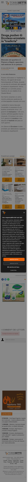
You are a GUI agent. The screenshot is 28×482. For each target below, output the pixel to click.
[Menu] (2, 2)
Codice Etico (16, 460)
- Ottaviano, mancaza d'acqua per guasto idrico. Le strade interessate (13, 425)
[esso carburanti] (13, 22)
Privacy (10, 460)
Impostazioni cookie (7, 254)
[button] (13, 267)
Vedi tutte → (23, 156)
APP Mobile (16, 462)
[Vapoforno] (14, 400)
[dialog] (13, 241)
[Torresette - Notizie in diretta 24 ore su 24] (13, 453)
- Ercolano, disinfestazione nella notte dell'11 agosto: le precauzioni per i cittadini (13, 435)
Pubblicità (9, 462)
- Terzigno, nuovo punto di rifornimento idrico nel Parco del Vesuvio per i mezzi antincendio (13, 441)
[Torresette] (16, 3)
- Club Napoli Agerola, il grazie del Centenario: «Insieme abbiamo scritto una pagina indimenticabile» (14, 420)
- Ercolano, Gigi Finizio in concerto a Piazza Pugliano (12, 429)
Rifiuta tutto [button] (14, 263)
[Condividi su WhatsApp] (8, 279)
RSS (16, 463)
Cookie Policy (13, 270)
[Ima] (13, 292)
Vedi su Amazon (7, 179)
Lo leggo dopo (22, 68)
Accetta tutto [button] (14, 259)
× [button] (24, 212)
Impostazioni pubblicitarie (9, 250)
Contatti (5, 460)
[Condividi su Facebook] (2, 279)
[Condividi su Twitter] (5, 279)
